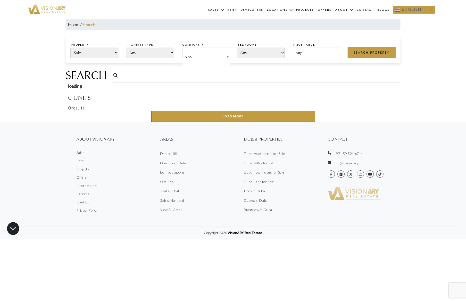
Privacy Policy (87, 210)
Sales (213, 9)
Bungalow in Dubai (258, 210)
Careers (82, 194)
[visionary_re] (360, 174)
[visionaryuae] (331, 174)
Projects (305, 9)
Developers (252, 9)
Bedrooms (247, 44)
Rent (232, 9)
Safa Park (167, 182)
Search (86, 75)
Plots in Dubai (255, 191)
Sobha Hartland (172, 200)
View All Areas (171, 210)
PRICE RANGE (304, 44)
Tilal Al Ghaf (169, 191)
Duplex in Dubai (256, 200)
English (411, 9)
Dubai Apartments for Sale (264, 153)
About (341, 9)
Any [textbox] (188, 57)
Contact (365, 9)
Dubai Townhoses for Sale (264, 172)
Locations (277, 9)
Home (73, 24)
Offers (324, 9)
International (86, 186)
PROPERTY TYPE (140, 44)
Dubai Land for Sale (259, 182)
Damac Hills (169, 153)
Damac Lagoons (172, 172)
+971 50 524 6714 (348, 153)
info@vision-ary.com (350, 163)
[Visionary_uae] (350, 174)
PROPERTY (80, 44)
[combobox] (206, 53)
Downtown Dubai (174, 163)
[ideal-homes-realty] (341, 174)
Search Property (371, 52)
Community (193, 44)
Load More (233, 116)
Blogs (383, 9)
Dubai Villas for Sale (259, 163)
